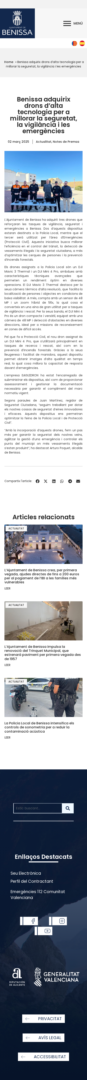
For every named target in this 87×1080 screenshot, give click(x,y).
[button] (37, 481)
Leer (7, 588)
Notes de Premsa (66, 142)
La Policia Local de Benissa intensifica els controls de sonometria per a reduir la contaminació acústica (39, 727)
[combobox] (37, 808)
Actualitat (43, 142)
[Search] (68, 808)
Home (8, 62)
